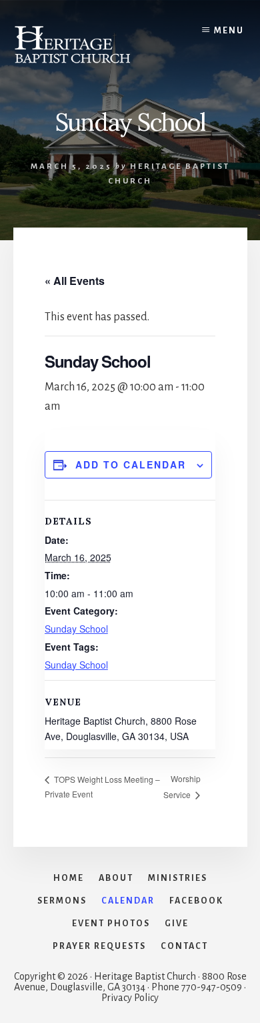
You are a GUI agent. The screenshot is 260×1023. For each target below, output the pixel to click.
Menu (229, 30)
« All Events (75, 280)
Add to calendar (130, 464)
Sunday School (76, 628)
